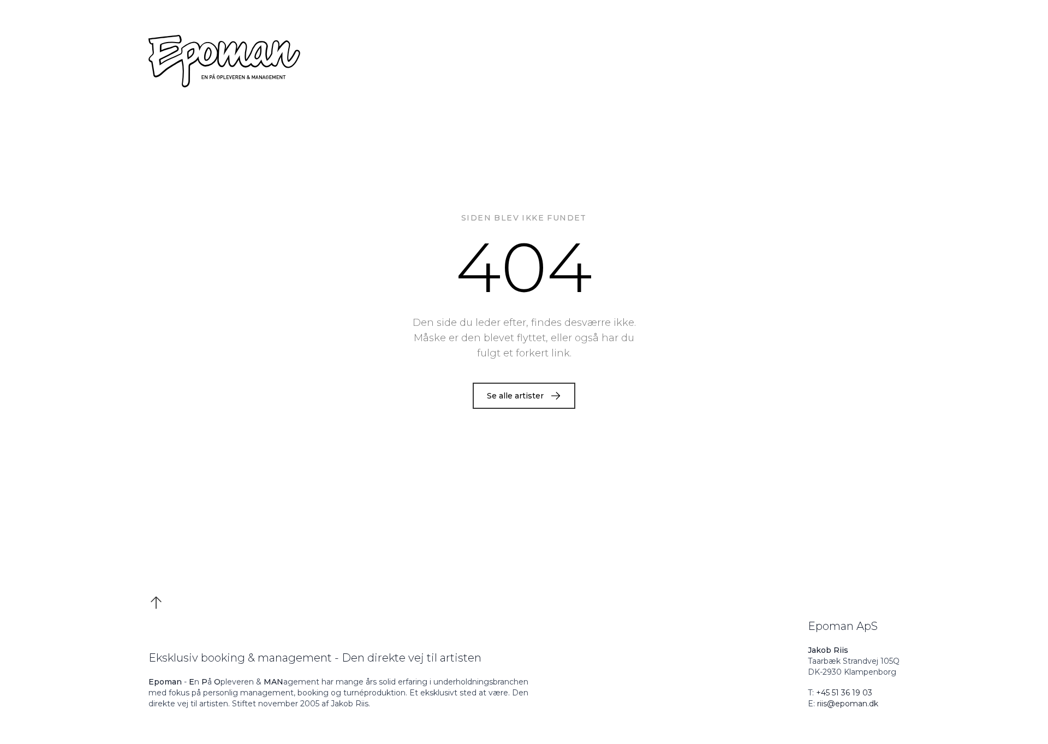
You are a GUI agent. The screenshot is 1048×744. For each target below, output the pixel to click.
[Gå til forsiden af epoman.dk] (524, 61)
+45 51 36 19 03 (844, 693)
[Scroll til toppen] (156, 596)
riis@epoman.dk (847, 704)
